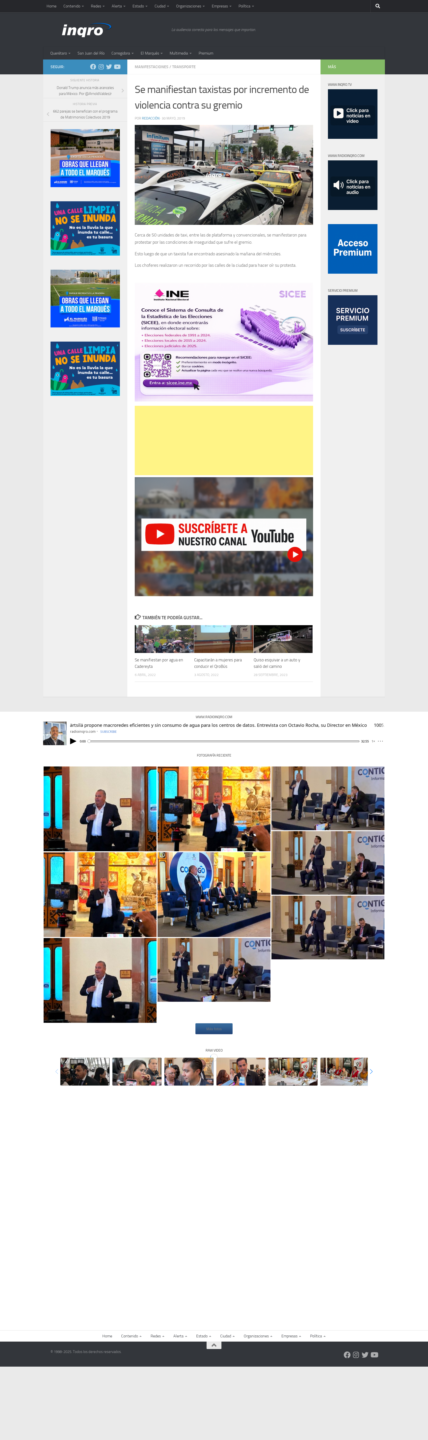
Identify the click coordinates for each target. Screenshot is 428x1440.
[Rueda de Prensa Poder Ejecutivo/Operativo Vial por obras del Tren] (214, 970)
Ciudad (160, 6)
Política (244, 6)
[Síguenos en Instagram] (101, 67)
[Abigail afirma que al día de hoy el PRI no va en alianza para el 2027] (345, 1072)
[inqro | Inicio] (108, 29)
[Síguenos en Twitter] (109, 67)
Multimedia (179, 53)
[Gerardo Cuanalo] (100, 808)
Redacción (151, 118)
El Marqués (150, 53)
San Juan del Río (91, 53)
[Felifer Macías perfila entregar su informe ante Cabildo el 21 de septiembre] (189, 1072)
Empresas (220, 6)
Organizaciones (188, 6)
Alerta (117, 6)
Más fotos (214, 1028)
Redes (96, 6)
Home (51, 6)
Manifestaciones (151, 66)
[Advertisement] (224, 440)
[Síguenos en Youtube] (117, 67)
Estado (138, 6)
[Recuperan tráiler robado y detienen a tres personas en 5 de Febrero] (85, 1072)
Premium (206, 53)
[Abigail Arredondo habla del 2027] (293, 1072)
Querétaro (58, 53)
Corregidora (120, 53)
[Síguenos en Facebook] (93, 67)
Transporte (184, 66)
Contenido (71, 6)
